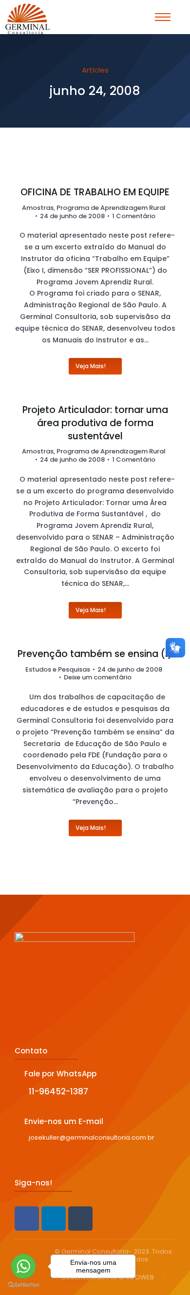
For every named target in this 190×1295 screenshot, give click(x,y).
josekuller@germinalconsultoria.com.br (91, 1137)
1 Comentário (133, 216)
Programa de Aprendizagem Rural (111, 207)
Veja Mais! (91, 366)
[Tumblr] (80, 1218)
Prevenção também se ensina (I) (95, 654)
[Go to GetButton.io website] (23, 1285)
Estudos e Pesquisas (57, 669)
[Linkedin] (53, 1218)
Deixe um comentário (98, 678)
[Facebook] (27, 1218)
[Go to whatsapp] (23, 1266)
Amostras (38, 207)
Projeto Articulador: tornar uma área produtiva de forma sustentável (95, 423)
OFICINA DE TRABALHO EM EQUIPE (95, 192)
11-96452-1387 (58, 1091)
